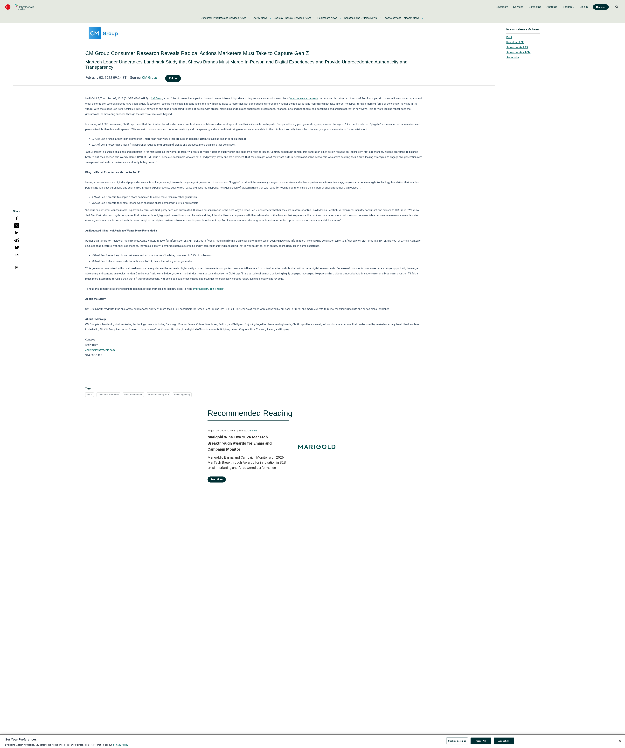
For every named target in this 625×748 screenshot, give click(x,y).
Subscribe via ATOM (518, 52)
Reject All (481, 741)
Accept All (503, 741)
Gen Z (89, 394)
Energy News (259, 18)
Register (600, 7)
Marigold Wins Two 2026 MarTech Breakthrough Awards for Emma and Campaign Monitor (240, 443)
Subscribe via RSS (517, 47)
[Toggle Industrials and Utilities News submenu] (380, 18)
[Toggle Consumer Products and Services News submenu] (249, 18)
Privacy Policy (120, 744)
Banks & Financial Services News (292, 18)
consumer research (133, 394)
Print (509, 37)
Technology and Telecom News (401, 18)
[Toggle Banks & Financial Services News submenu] (314, 18)
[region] (312, 741)
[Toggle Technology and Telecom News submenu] (422, 18)
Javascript (512, 57)
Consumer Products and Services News (223, 18)
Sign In (584, 7)
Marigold (252, 430)
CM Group (149, 78)
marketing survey (182, 394)
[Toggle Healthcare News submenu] (340, 18)
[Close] (619, 740)
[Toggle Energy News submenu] (270, 18)
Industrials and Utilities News (360, 18)
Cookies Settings (457, 741)
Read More (216, 479)
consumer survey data (158, 394)
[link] (501, 7)
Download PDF (515, 42)
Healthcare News (327, 18)
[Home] (20, 7)
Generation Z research (108, 394)
